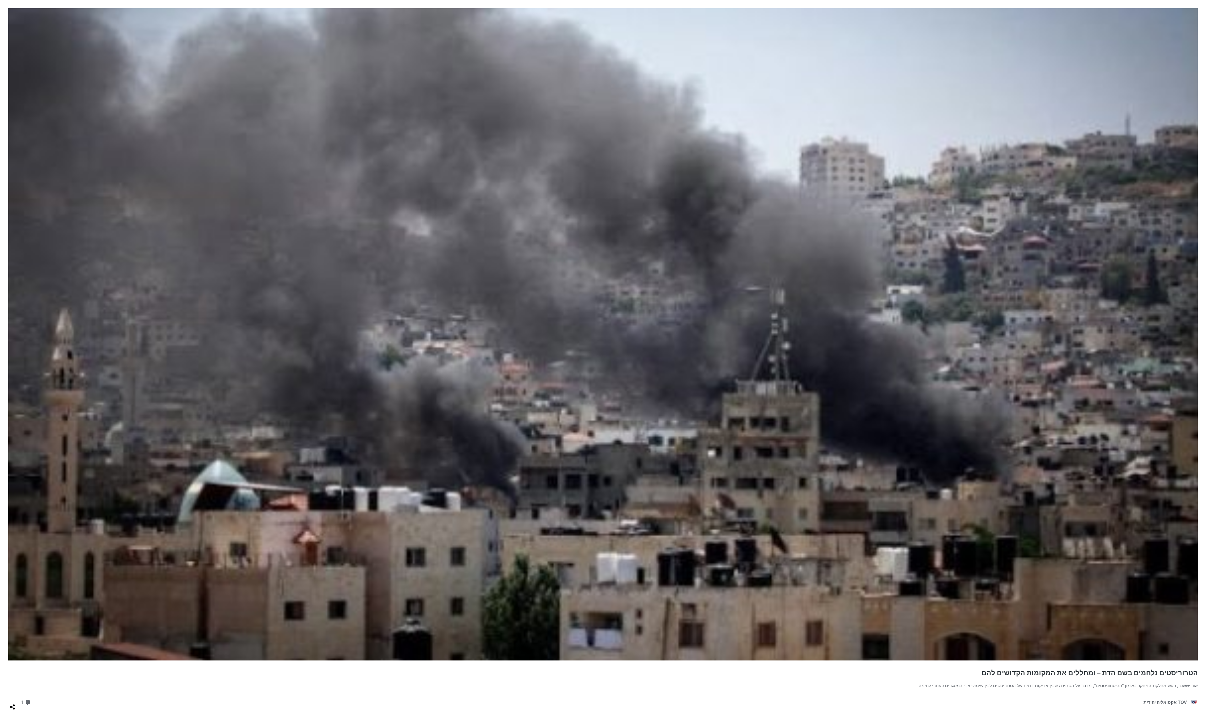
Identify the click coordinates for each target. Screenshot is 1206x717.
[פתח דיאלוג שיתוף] (12, 704)
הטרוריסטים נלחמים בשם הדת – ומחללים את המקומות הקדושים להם (1089, 673)
